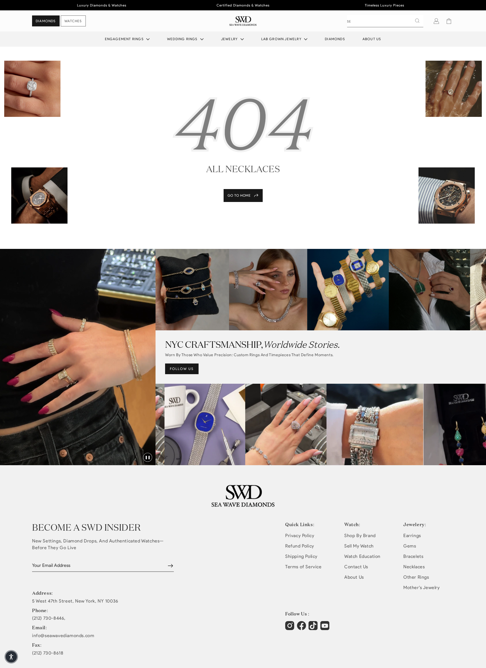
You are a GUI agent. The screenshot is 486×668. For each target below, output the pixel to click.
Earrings (412, 535)
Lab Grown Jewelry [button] (282, 39)
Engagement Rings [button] (125, 39)
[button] (449, 21)
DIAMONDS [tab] (46, 21)
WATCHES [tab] (73, 21)
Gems (409, 546)
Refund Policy (299, 546)
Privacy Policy (299, 535)
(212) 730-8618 (47, 653)
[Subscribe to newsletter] (170, 566)
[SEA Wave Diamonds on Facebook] (302, 628)
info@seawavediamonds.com (63, 635)
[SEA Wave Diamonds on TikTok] (325, 628)
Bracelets (413, 556)
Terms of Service (303, 566)
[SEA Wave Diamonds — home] (243, 21)
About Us (372, 39)
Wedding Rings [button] (183, 39)
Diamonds (335, 39)
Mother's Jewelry (421, 587)
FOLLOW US (182, 369)
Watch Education (362, 556)
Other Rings (416, 577)
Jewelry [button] (230, 39)
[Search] (417, 21)
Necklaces (414, 566)
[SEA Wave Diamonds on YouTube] (314, 628)
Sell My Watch (359, 546)
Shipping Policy (301, 556)
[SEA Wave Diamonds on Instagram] (290, 628)
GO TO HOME (239, 195)
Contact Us (356, 566)
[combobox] (385, 21)
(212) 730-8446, (49, 618)
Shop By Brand (360, 535)
